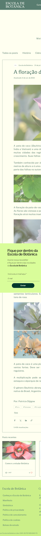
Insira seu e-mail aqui (17, 274)
